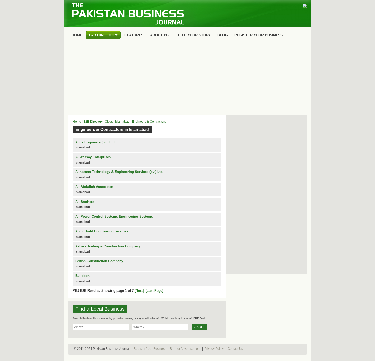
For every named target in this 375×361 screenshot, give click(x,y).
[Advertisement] (187, 78)
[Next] (139, 291)
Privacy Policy (214, 349)
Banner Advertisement (185, 349)
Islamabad (122, 121)
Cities (109, 121)
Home (77, 121)
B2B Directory (93, 121)
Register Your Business (150, 349)
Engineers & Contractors (149, 121)
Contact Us (235, 349)
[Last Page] (154, 291)
